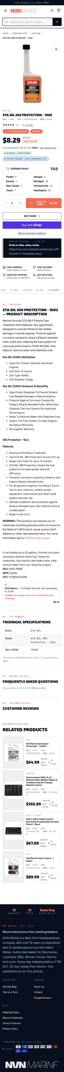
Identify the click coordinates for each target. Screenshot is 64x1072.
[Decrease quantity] (6, 203)
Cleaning (35, 33)
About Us (39, 986)
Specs (27, 290)
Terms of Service (12, 1023)
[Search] (57, 22)
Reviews (53, 290)
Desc (14, 290)
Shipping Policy (11, 1012)
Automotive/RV (19, 33)
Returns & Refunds (12, 1017)
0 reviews (28, 124)
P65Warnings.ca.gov (37, 538)
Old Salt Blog (10, 986)
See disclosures (48, 147)
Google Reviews (42, 997)
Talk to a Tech (10, 992)
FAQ (39, 290)
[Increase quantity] (20, 203)
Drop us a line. (38, 688)
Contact (38, 992)
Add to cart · (46, 203)
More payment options (32, 233)
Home (5, 33)
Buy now (30, 215)
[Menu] (5, 11)
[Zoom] (56, 49)
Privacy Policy (10, 1028)
